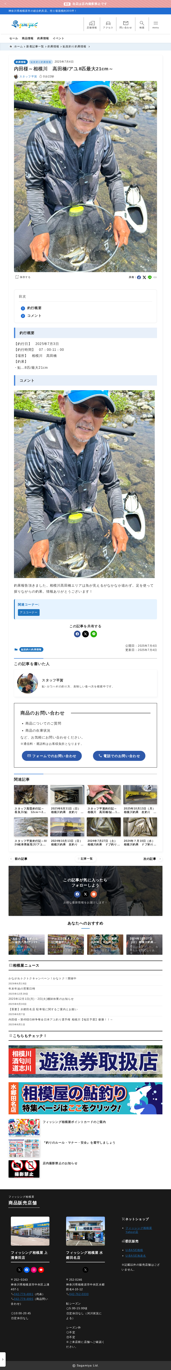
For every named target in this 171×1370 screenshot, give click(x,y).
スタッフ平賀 (28, 76)
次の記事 (152, 859)
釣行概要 (34, 308)
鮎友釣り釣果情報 (41, 62)
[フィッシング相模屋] (25, 24)
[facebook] (139, 277)
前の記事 (18, 859)
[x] (144, 277)
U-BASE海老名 (136, 1255)
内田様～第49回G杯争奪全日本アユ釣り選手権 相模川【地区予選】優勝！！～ (61, 1019)
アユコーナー (29, 612)
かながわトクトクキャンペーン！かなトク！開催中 (43, 978)
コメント (34, 315)
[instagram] (94, 894)
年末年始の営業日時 (22, 988)
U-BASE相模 (134, 1250)
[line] (150, 277)
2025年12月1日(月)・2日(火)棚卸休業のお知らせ (41, 998)
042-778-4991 (23, 1294)
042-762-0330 (78, 1294)
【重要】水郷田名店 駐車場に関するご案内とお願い (43, 1009)
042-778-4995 (23, 1299)
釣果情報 (21, 62)
